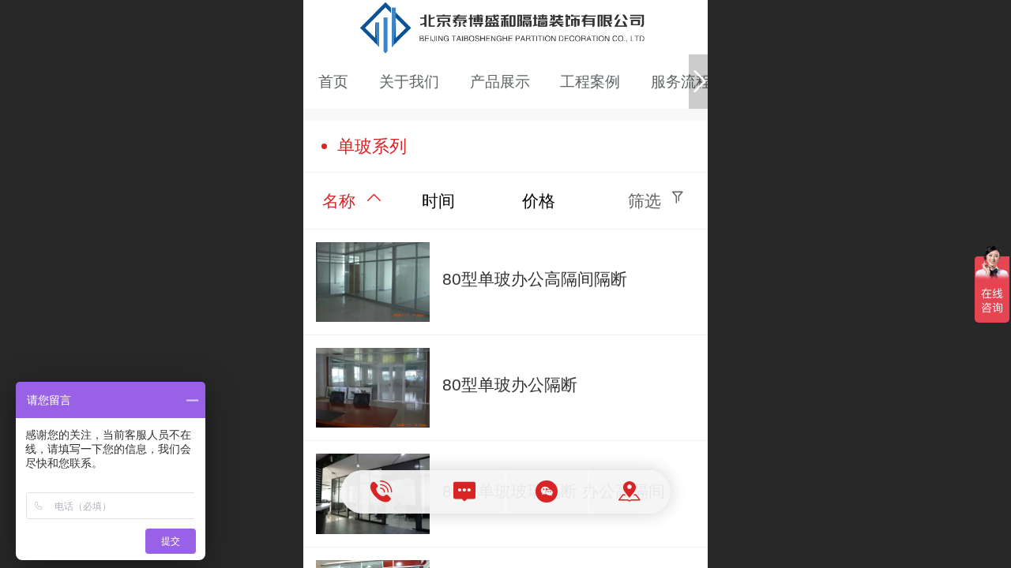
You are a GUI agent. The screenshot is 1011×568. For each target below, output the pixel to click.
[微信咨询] (547, 492)
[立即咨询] (382, 492)
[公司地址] (629, 492)
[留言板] (464, 492)
